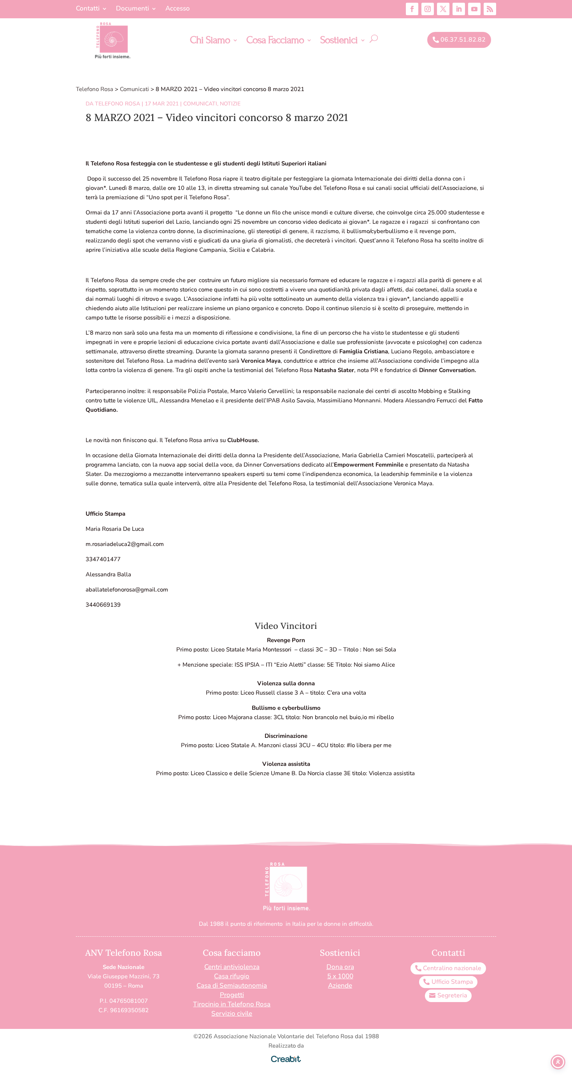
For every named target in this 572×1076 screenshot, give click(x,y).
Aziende (340, 985)
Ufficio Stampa (452, 982)
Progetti (232, 994)
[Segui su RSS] (490, 9)
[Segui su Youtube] (474, 9)
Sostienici (339, 41)
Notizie (230, 103)
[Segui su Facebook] (412, 9)
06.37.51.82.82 (463, 39)
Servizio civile (231, 1013)
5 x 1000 (340, 976)
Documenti (132, 9)
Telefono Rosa (117, 103)
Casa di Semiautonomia (232, 985)
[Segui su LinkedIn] (459, 9)
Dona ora (340, 966)
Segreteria (452, 995)
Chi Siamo (210, 41)
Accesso (177, 9)
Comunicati (200, 103)
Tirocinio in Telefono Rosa (231, 1004)
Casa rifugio (231, 976)
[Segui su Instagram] (427, 9)
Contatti (88, 9)
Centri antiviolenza (232, 966)
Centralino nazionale (452, 968)
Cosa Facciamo (275, 41)
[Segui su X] (443, 9)
